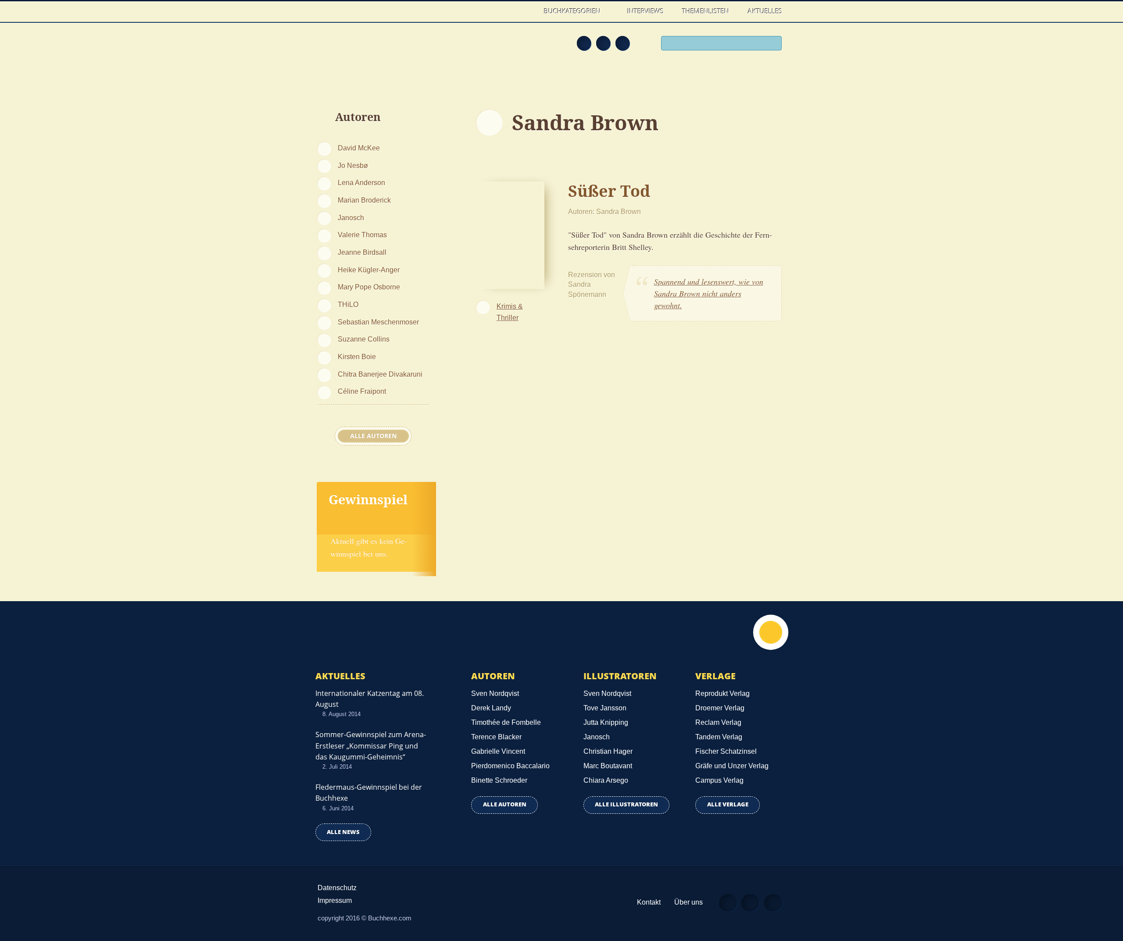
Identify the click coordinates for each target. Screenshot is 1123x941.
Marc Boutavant (607, 766)
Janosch (351, 217)
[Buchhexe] (375, 49)
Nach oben (770, 632)
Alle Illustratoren (626, 804)
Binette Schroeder (499, 780)
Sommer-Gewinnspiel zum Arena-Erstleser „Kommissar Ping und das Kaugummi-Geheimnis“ (370, 745)
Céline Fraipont (362, 391)
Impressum (335, 900)
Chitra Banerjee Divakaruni (380, 374)
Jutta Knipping (605, 722)
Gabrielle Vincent (498, 751)
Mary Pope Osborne (369, 287)
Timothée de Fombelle (506, 722)
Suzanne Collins (364, 339)
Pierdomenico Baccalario (510, 766)
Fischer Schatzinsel (726, 751)
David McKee (359, 148)
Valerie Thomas (362, 235)
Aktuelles (765, 11)
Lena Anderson (361, 182)
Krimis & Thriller (510, 311)
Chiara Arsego (605, 780)
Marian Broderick (364, 200)
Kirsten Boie (357, 356)
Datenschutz (337, 887)
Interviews (645, 11)
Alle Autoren (373, 436)
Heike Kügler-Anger (369, 270)
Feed (584, 43)
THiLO (348, 304)
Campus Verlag (719, 780)
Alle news (343, 832)
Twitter (622, 43)
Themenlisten (705, 11)
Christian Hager (608, 751)
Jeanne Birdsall (362, 252)
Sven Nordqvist (495, 693)
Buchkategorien (573, 11)
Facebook (603, 43)
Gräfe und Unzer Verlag (732, 766)
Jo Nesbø (353, 165)
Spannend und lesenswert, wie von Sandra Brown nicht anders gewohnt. (708, 293)
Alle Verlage (727, 804)
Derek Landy (491, 708)
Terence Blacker (496, 737)
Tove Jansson (604, 708)
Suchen (772, 44)
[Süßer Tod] (510, 234)
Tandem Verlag (718, 737)
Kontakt (649, 902)
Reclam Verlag (718, 722)
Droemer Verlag (719, 708)
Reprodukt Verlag (722, 693)
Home (526, 11)
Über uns (688, 902)
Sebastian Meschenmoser (378, 322)
